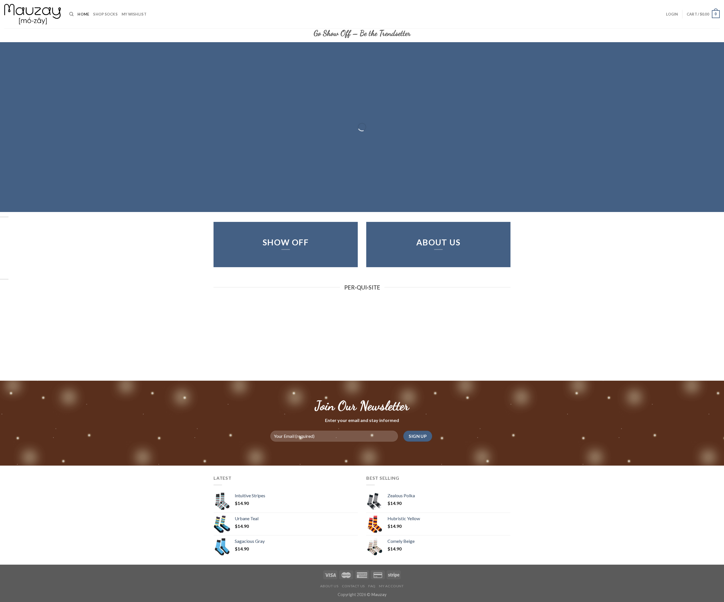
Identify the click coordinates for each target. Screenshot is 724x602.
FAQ (372, 586)
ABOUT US (438, 242)
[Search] (71, 14)
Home (83, 14)
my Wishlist (134, 14)
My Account (391, 586)
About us (329, 586)
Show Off (286, 242)
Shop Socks (105, 14)
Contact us (353, 586)
